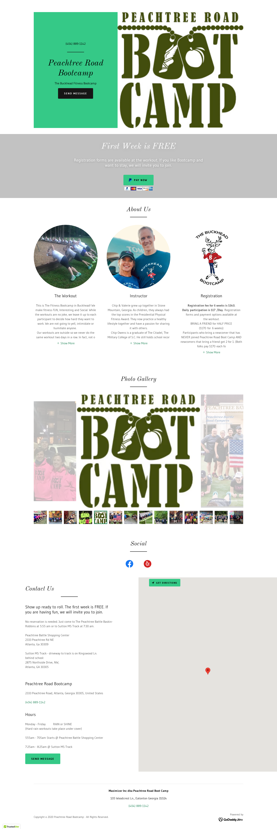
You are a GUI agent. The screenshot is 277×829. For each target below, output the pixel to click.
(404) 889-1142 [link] (76, 43)
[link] (75, 74)
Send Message (75, 93)
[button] (66, 343)
